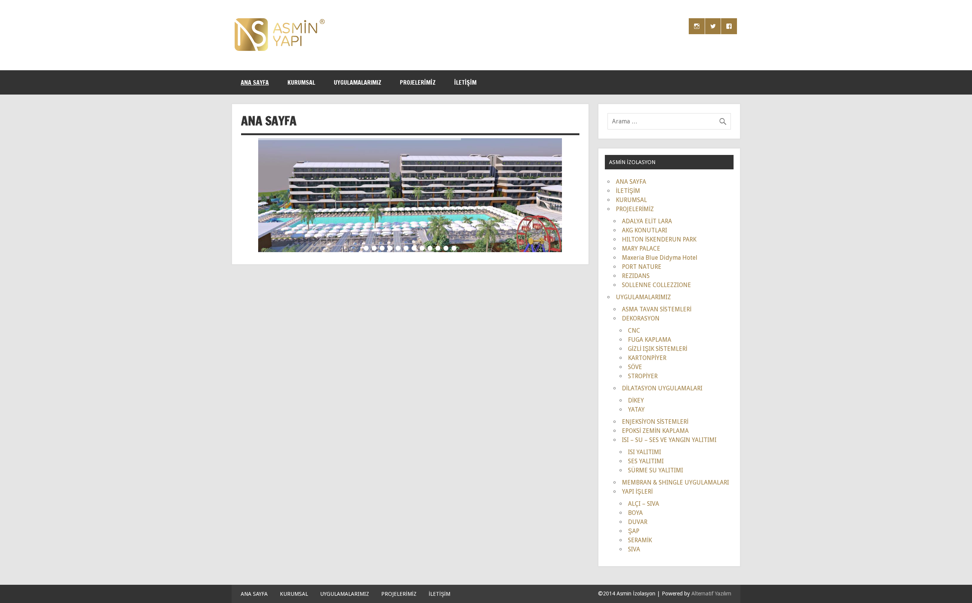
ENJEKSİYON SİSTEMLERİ (655, 421)
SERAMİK (640, 540)
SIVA (634, 549)
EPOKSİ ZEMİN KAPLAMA (655, 430)
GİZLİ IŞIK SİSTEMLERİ (657, 348)
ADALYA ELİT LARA (647, 221)
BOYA (635, 512)
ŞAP (633, 531)
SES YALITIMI (646, 461)
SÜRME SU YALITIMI (655, 470)
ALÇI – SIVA (643, 503)
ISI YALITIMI (644, 452)
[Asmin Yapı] (280, 48)
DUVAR (637, 522)
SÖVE (635, 367)
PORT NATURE (641, 266)
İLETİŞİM (465, 82)
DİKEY (636, 400)
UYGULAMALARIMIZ (357, 82)
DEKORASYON (641, 318)
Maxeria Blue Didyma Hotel (659, 257)
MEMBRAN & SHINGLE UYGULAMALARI (675, 482)
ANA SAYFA (255, 82)
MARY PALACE (641, 248)
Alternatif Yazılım (711, 593)
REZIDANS (636, 275)
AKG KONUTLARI (644, 230)
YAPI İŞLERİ (637, 491)
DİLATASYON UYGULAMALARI (662, 388)
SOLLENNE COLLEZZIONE (656, 285)
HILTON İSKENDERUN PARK (659, 239)
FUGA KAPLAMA (649, 339)
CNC (634, 330)
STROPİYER (643, 376)
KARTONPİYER (647, 357)
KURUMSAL (301, 82)
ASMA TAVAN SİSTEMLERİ (656, 309)
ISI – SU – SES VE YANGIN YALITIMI (669, 440)
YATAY (636, 409)
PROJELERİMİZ (418, 82)
